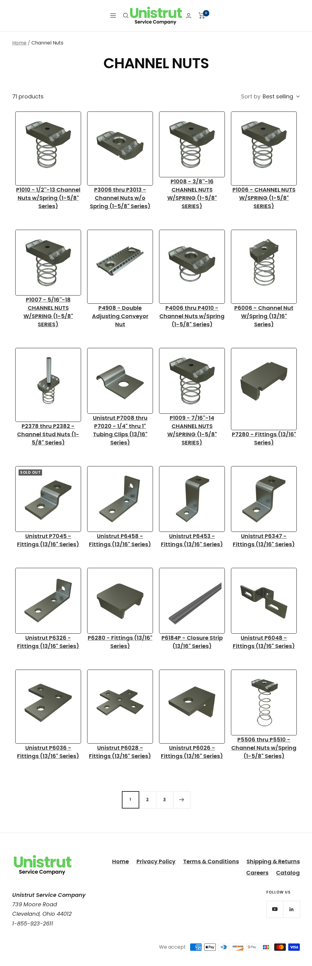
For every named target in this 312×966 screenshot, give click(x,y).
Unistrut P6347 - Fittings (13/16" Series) (264, 540)
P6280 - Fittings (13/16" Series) (120, 642)
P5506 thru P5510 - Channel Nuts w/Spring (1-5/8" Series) (263, 748)
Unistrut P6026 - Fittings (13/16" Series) (192, 752)
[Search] (126, 15)
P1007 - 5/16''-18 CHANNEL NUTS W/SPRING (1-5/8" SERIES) (48, 312)
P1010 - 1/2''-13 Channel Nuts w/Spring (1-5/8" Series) (48, 198)
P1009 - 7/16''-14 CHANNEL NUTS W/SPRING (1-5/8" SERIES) (192, 430)
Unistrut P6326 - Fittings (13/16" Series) (48, 642)
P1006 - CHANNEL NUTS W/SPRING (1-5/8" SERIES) (264, 198)
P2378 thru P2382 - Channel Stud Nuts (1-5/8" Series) (48, 434)
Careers (257, 872)
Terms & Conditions (211, 861)
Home (19, 42)
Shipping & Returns (273, 861)
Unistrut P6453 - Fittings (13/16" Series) (192, 540)
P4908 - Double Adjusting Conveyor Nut (120, 316)
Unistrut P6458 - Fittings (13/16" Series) (120, 540)
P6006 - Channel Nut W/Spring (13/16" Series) (263, 316)
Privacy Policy (156, 861)
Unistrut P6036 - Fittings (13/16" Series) (48, 752)
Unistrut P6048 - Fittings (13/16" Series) (264, 642)
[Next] (181, 799)
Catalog (288, 872)
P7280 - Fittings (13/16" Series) (264, 438)
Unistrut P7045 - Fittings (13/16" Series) (48, 540)
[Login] (188, 15)
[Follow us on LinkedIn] (291, 909)
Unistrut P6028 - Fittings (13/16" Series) (120, 752)
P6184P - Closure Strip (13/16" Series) (192, 642)
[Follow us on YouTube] (274, 909)
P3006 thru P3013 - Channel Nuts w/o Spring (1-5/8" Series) (120, 198)
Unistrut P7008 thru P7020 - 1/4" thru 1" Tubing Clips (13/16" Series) (120, 430)
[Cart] (202, 15)
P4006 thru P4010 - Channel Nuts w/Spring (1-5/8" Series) (192, 316)
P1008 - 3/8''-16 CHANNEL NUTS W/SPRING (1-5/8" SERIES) (192, 194)
